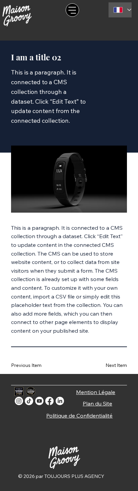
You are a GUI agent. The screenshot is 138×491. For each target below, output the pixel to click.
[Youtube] (39, 401)
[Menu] (72, 10)
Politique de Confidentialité (79, 415)
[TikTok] (29, 401)
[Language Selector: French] (120, 9)
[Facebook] (49, 401)
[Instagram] (19, 401)
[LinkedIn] (60, 401)
